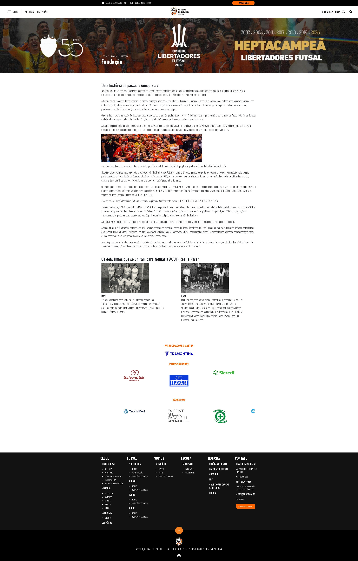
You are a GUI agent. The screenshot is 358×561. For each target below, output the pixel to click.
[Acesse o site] (179, 354)
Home (104, 56)
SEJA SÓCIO (244, 3)
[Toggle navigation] (351, 12)
